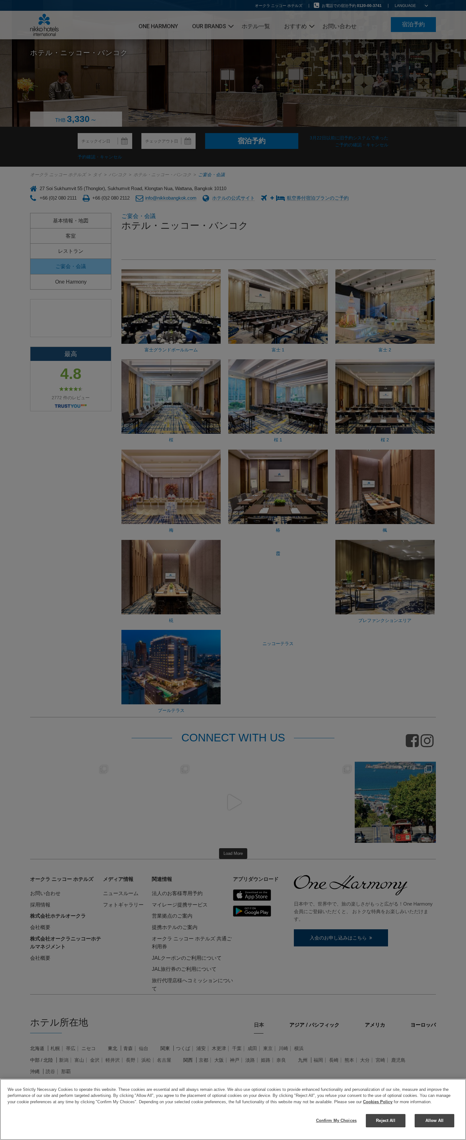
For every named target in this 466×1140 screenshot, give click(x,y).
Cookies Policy (377, 1101)
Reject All (385, 1120)
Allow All (434, 1120)
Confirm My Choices (336, 1120)
